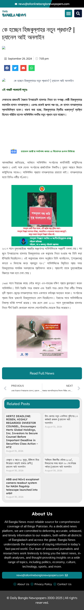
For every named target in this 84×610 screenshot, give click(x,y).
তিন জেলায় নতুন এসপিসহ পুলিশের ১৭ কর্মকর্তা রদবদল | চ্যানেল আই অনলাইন (61, 419)
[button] (68, 13)
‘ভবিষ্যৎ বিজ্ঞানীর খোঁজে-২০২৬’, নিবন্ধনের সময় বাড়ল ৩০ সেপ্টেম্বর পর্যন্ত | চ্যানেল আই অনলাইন (60, 463)
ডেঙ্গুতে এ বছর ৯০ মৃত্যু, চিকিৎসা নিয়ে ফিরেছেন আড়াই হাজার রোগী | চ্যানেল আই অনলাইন (22, 463)
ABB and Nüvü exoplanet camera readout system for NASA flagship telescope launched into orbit (22, 486)
